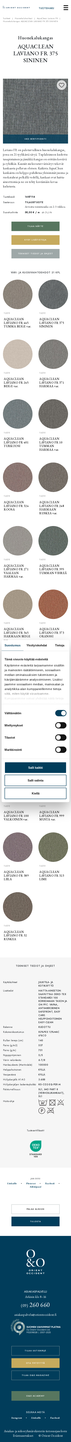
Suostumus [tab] (13, 645)
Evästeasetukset (23, 1436)
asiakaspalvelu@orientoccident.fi (35, 1315)
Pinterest (31, 1183)
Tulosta (35, 1221)
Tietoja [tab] (59, 645)
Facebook (49, 1183)
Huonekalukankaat (24, 18)
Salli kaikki (35, 767)
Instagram (16, 1417)
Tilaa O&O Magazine (35, 1375)
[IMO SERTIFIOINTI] (35, 111)
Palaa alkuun (36, 1209)
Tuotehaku (46, 8)
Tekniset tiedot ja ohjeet (35, 253)
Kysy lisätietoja (35, 239)
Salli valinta (35, 780)
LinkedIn (12, 1183)
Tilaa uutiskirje (35, 1350)
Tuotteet (6, 18)
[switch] (60, 725)
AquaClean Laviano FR (47, 18)
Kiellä (35, 793)
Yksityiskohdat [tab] (36, 645)
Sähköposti (35, 1186)
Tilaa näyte (35, 226)
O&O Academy (35, 1395)
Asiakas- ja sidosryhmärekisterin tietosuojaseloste (35, 1431)
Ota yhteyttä (35, 1363)
